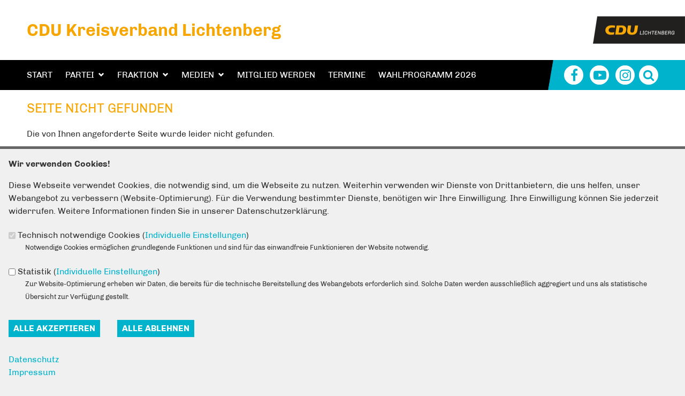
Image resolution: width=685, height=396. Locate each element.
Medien (197, 75)
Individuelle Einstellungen (195, 235)
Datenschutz (34, 359)
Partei (79, 75)
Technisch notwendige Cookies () (133, 235)
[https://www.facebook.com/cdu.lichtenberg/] (573, 75)
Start (39, 75)
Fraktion (137, 75)
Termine (347, 75)
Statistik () (89, 271)
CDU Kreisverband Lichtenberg (154, 30)
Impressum (32, 372)
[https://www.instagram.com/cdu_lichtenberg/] (625, 75)
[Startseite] (639, 23)
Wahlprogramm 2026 (427, 75)
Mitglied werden (276, 75)
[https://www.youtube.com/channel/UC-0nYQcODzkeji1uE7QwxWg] (599, 75)
